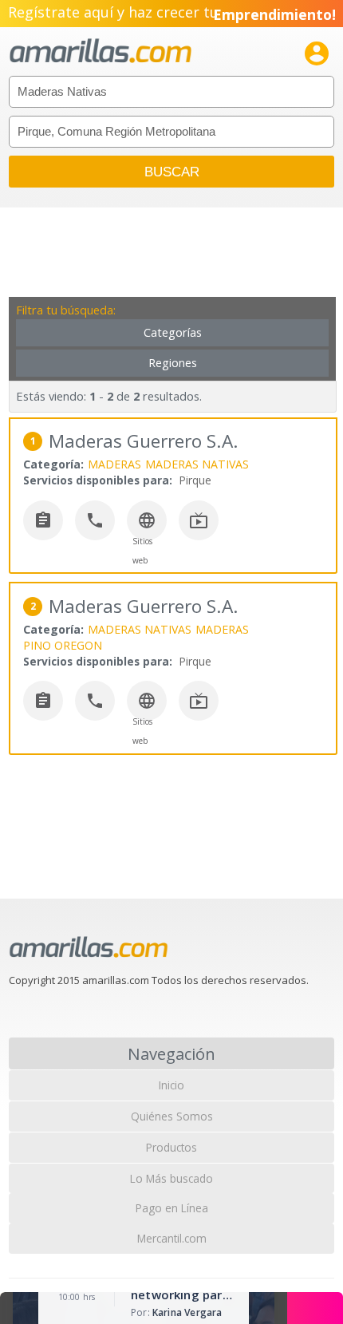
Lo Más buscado (171, 1178)
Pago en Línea (172, 1207)
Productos (171, 1147)
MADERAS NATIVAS (197, 464)
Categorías (173, 332)
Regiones (172, 362)
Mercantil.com (172, 1238)
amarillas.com (100, 51)
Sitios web (142, 551)
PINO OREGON (62, 645)
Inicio (171, 1085)
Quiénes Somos (172, 1116)
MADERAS (114, 464)
